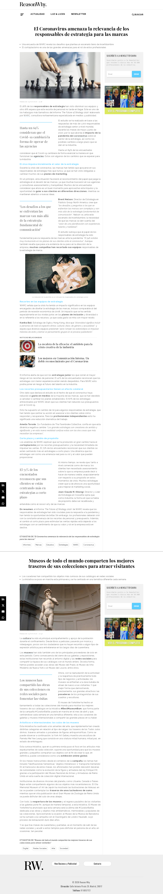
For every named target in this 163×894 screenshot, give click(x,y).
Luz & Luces (58, 14)
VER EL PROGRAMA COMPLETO (124, 111)
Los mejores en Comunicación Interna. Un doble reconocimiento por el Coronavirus (63, 359)
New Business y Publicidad (66, 863)
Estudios (50, 545)
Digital (26, 848)
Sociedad (64, 848)
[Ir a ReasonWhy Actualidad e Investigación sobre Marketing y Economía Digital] (33, 4)
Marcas (39, 545)
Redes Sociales (40, 848)
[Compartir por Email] (3, 497)
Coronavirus (88, 545)
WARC (27, 115)
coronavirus (80, 136)
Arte (53, 848)
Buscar (138, 14)
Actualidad (38, 14)
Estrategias (63, 545)
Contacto (97, 863)
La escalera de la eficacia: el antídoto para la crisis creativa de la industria (65, 345)
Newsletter (78, 14)
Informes (27, 545)
